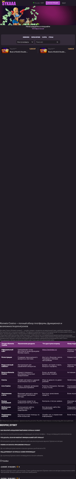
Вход (64, 3)
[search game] (57, 42)
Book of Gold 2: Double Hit (19, 52)
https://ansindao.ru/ (49, 350)
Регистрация (53, 3)
